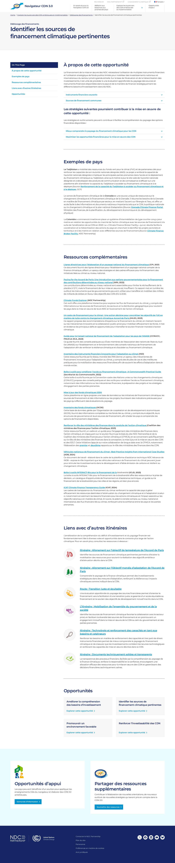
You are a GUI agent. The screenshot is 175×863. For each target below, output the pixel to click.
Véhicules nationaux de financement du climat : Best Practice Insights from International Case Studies (114, 452)
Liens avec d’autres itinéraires (26, 88)
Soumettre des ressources (108, 807)
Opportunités (18, 94)
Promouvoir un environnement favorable (81, 725)
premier (84, 445)
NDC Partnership (114, 2)
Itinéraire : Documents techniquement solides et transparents (116, 654)
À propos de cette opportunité (26, 71)
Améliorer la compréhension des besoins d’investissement (84, 703)
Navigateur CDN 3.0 (39, 6)
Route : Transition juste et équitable (100, 588)
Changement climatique (138, 2)
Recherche (99, 2)
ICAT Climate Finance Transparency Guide (84, 487)
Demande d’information (27, 802)
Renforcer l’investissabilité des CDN (139, 723)
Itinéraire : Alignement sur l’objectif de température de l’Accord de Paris (122, 550)
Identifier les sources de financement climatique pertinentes (140, 703)
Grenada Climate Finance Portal (147, 207)
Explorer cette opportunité (80, 711)
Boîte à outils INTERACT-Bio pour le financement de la (90, 472)
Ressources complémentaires (26, 82)
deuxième (95, 445)
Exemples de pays (20, 76)
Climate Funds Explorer (75, 300)
